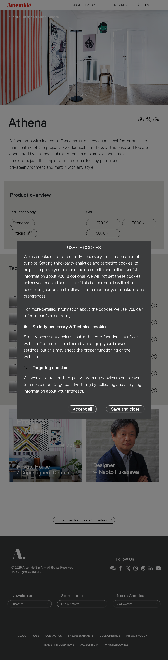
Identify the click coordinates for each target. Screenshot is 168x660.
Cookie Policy (58, 315)
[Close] (146, 245)
